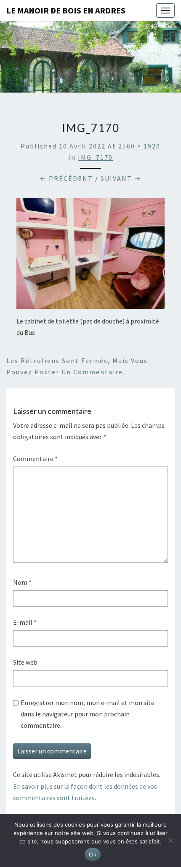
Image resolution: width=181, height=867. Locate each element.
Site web (25, 662)
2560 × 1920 (139, 146)
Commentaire (35, 458)
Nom (22, 582)
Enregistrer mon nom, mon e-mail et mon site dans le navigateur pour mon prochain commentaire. (87, 713)
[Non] (170, 840)
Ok (92, 854)
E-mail (25, 622)
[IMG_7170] (90, 256)
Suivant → (121, 178)
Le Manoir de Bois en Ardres (65, 10)
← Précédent (66, 178)
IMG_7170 (95, 157)
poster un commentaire (79, 372)
